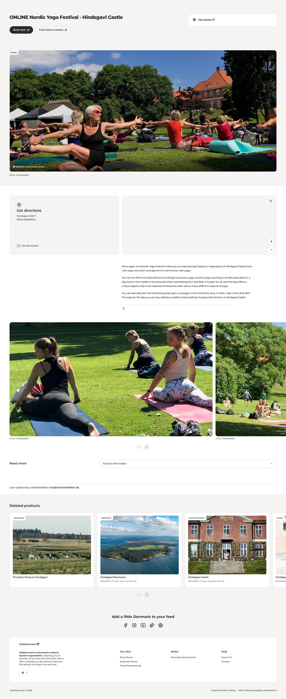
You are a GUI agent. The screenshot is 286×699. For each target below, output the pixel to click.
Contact (225, 661)
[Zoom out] (271, 249)
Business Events (128, 661)
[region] (199, 225)
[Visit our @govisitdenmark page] (151, 625)
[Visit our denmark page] (125, 625)
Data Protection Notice (223, 690)
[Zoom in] (271, 241)
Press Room (126, 657)
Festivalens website (51, 29)
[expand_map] (271, 201)
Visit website (205, 19)
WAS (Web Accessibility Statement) (257, 690)
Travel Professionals (130, 665)
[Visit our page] (134, 625)
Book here (19, 29)
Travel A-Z (226, 657)
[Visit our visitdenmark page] (143, 625)
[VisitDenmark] (29, 644)
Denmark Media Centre (183, 657)
